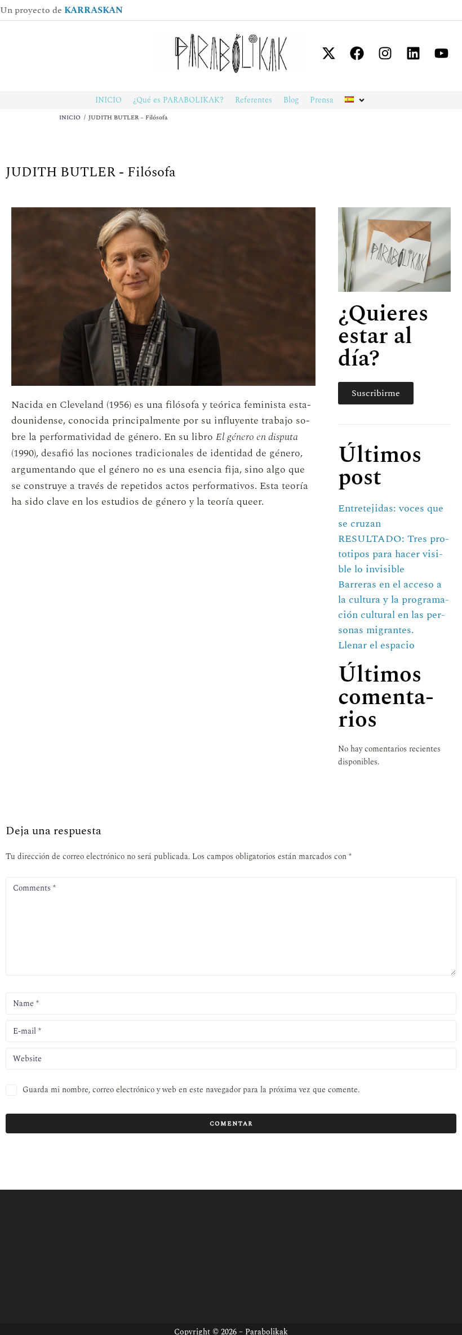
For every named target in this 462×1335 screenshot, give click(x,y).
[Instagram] (385, 53)
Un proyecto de (61, 10)
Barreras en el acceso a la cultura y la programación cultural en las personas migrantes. (393, 607)
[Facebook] (357, 53)
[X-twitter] (328, 53)
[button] (355, 100)
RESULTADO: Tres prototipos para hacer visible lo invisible (393, 554)
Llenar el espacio (376, 645)
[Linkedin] (413, 53)
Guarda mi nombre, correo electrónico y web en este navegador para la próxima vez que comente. (191, 1090)
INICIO (70, 117)
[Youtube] (441, 53)
